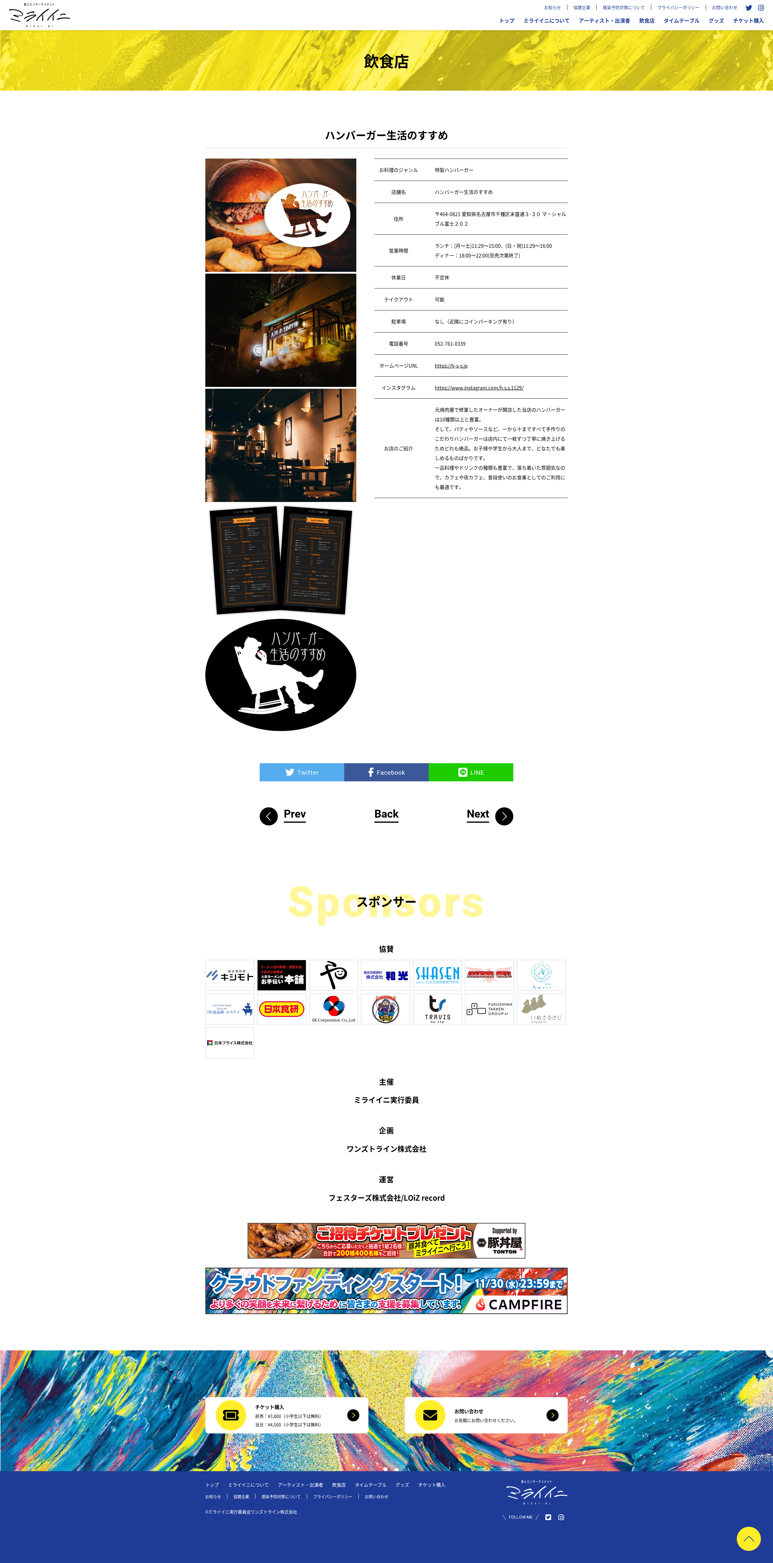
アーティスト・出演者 (604, 20)
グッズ (716, 20)
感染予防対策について (624, 7)
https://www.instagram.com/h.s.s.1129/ (479, 387)
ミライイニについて (547, 20)
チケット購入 (748, 20)
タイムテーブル (682, 20)
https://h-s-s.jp (451, 365)
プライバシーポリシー (678, 7)
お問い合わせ (724, 7)
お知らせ (552, 7)
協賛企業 (581, 7)
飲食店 (647, 20)
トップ (507, 20)
